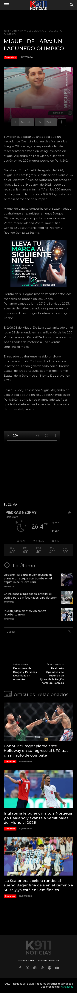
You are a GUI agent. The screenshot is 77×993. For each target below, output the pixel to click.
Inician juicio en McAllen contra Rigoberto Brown (25, 612)
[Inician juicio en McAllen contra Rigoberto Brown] (67, 614)
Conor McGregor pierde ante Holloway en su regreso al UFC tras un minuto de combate (36, 750)
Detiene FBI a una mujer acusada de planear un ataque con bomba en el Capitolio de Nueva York (28, 578)
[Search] (69, 631)
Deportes (16, 30)
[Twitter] (27, 968)
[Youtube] (57, 968)
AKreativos (67, 986)
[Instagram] (34, 968)
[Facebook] (20, 968)
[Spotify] (49, 968)
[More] (62, 122)
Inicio (6, 30)
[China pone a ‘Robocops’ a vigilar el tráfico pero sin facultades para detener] (67, 597)
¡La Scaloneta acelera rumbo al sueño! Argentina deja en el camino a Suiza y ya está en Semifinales (38, 885)
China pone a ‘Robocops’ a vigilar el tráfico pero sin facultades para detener (30, 595)
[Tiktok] (42, 968)
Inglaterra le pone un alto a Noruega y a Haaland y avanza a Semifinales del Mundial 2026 (38, 818)
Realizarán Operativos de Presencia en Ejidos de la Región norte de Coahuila (52, 675)
